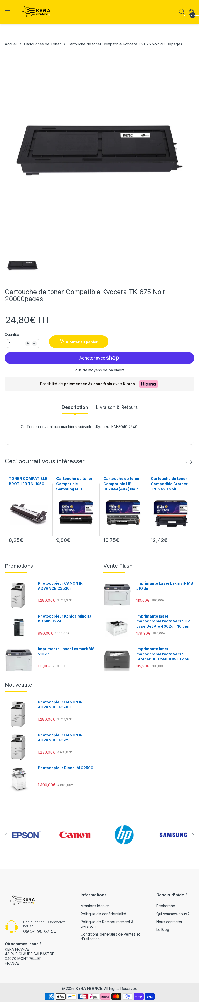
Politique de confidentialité (103, 914)
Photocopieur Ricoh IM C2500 (65, 768)
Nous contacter (169, 921)
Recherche (165, 906)
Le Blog (162, 929)
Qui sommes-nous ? (173, 914)
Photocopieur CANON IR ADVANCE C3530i (60, 586)
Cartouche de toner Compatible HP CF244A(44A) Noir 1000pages (121, 483)
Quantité (12, 334)
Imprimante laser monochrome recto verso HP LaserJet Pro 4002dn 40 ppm (163, 621)
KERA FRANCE (89, 988)
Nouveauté (18, 685)
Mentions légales (95, 906)
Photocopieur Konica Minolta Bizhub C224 (64, 619)
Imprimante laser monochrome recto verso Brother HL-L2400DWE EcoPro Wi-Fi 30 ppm (164, 654)
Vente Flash (117, 566)
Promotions (19, 566)
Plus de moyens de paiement (99, 370)
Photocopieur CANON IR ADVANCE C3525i (60, 737)
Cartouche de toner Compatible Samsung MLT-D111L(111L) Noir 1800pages (74, 483)
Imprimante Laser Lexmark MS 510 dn (66, 651)
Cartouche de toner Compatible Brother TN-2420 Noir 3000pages (169, 483)
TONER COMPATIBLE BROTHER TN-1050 (28, 481)
